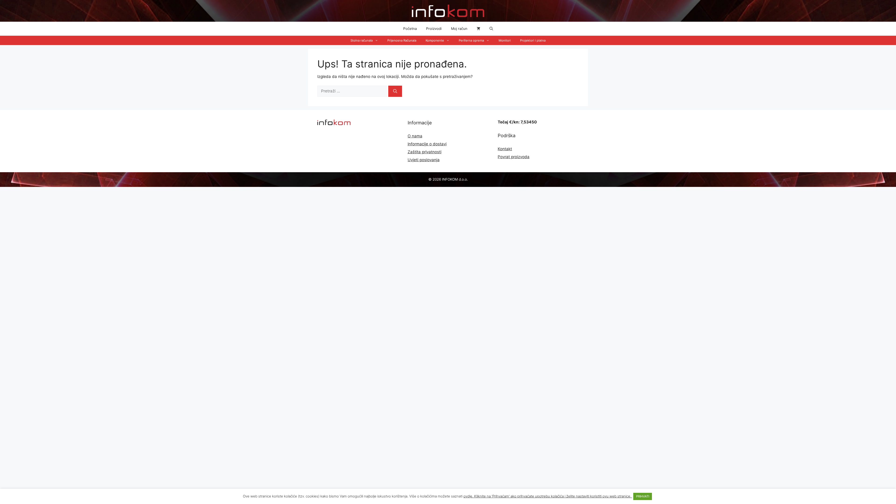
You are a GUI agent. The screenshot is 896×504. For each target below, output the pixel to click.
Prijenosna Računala (401, 40)
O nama (415, 136)
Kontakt (505, 149)
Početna (410, 28)
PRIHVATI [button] (642, 496)
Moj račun (459, 28)
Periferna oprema (471, 40)
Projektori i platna (533, 40)
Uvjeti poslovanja (424, 160)
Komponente (435, 40)
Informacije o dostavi (427, 144)
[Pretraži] (395, 91)
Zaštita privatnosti (424, 152)
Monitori (505, 40)
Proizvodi (434, 28)
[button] (491, 29)
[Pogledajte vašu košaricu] (478, 29)
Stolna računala (361, 40)
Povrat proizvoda (513, 156)
